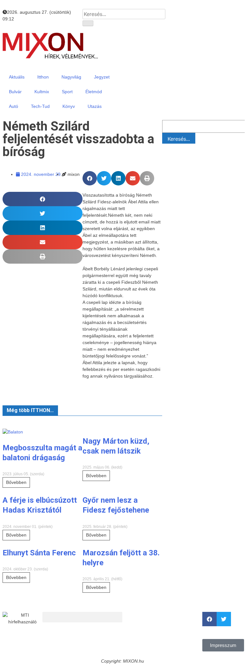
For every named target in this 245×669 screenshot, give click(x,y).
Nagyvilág (71, 76)
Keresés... (179, 139)
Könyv (68, 106)
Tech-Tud (40, 106)
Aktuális (17, 76)
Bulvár (15, 91)
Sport (67, 91)
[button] (90, 178)
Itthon (43, 76)
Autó (13, 106)
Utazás (95, 106)
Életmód (93, 91)
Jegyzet (102, 76)
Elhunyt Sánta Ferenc (39, 552)
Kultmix (41, 91)
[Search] (88, 23)
